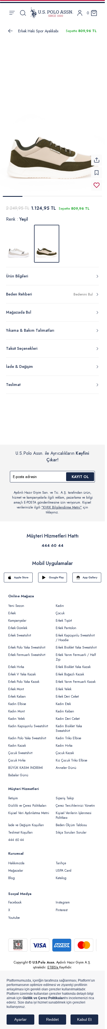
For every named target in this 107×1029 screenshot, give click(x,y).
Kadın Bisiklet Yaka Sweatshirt (69, 725)
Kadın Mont (16, 708)
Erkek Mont (16, 685)
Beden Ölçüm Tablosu (71, 821)
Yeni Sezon (16, 602)
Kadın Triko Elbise (68, 734)
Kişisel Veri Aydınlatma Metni (28, 809)
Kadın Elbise (17, 700)
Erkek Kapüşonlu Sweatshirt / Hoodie (75, 634)
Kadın (60, 602)
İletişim (13, 794)
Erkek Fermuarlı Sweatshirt (26, 651)
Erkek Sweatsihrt (19, 632)
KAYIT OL (80, 473)
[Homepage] (51, 12)
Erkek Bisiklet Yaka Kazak (73, 663)
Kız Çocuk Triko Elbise (71, 757)
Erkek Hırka (16, 663)
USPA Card (63, 867)
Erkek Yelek (63, 685)
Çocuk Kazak (65, 749)
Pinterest (61, 906)
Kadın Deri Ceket (68, 715)
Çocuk (60, 609)
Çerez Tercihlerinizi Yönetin (75, 802)
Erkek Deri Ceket (67, 693)
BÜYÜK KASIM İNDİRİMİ (25, 764)
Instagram (63, 899)
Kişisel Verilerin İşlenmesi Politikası (73, 812)
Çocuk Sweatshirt (20, 749)
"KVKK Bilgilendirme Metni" (61, 504)
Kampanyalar (17, 617)
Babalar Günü (18, 771)
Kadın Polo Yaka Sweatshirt (27, 734)
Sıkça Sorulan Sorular (71, 829)
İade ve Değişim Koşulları (26, 821)
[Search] (23, 12)
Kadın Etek (63, 700)
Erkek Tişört (64, 617)
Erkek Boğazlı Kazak (70, 671)
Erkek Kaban (17, 693)
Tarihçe (61, 859)
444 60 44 (52, 542)
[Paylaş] (96, 156)
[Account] (79, 13)
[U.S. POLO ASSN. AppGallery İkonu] (86, 574)
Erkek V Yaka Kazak (22, 671)
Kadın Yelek (16, 715)
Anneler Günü (66, 764)
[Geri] (10, 31)
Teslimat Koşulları (20, 829)
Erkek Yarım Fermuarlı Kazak (75, 678)
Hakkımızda (16, 859)
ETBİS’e (53, 964)
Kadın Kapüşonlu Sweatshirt (28, 722)
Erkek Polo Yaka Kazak (23, 678)
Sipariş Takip (65, 794)
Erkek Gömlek (17, 624)
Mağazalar (15, 867)
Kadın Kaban (65, 708)
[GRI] (18, 240)
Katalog (61, 874)
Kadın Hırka (64, 742)
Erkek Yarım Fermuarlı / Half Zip (76, 654)
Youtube (14, 914)
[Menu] (12, 12)
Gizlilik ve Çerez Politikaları (27, 802)
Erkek (12, 609)
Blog (11, 874)
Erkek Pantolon (66, 624)
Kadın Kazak (17, 742)
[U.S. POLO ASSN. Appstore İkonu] (18, 574)
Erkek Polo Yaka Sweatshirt (26, 644)
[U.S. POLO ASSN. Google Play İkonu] (52, 574)
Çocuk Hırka (17, 757)
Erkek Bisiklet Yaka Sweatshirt (76, 644)
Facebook (14, 899)
